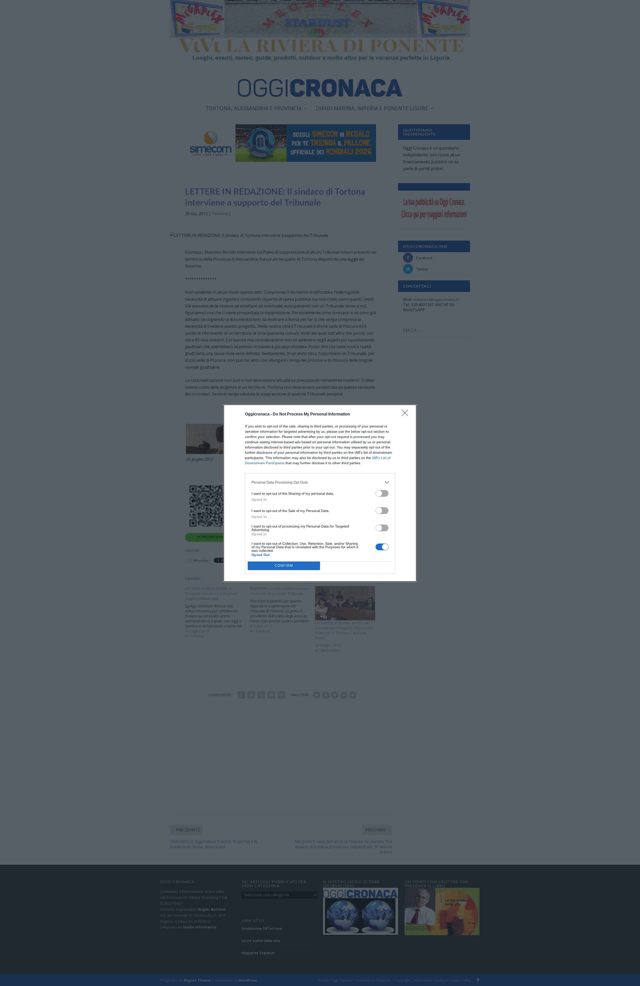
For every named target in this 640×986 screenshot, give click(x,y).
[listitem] (320, 482)
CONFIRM (284, 566)
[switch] (382, 493)
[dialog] (320, 493)
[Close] (406, 414)
